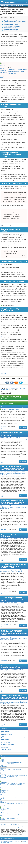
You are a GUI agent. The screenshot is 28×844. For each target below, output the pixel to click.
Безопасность (5, 747)
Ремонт (3, 737)
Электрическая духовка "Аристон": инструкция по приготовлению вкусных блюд (13, 433)
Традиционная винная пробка (11, 20)
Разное (3, 751)
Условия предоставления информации (11, 841)
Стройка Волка (9, 2)
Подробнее (23, 427)
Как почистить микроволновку (12, 407)
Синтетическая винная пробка (12, 26)
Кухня (2, 428)
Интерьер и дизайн (6, 734)
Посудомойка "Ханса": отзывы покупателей (11, 535)
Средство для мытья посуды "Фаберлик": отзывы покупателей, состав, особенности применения (13, 468)
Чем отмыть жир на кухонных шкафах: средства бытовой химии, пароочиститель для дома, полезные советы (14, 632)
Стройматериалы (6, 749)
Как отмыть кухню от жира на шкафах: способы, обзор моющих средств (12, 598)
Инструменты (5, 739)
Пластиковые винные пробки (11, 27)
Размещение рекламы (16, 825)
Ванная (3, 741)
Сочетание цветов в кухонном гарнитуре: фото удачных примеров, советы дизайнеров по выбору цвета (14, 697)
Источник (3, 373)
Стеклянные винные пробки (11, 24)
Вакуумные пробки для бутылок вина (13, 30)
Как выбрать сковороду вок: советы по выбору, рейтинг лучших (13, 666)
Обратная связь (5, 825)
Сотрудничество (15, 824)
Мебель (3, 733)
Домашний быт (5, 742)
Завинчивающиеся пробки (11, 29)
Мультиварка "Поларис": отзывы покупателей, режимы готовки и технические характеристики (12, 502)
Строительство (5, 731)
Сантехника (4, 746)
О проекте (3, 824)
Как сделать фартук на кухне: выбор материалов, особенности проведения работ (13, 566)
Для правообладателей (17, 827)
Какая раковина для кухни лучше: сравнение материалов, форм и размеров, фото (17, 71)
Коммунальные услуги (7, 744)
